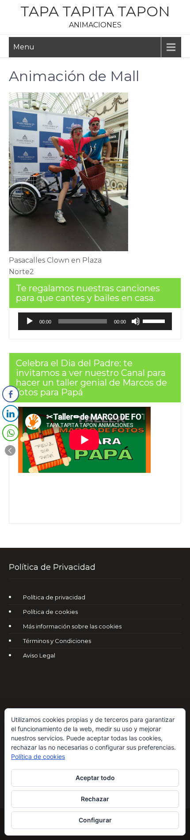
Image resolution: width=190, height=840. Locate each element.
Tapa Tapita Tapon (95, 11)
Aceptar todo (95, 777)
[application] (95, 321)
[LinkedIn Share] (10, 413)
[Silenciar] (135, 321)
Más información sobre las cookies (72, 626)
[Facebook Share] (10, 394)
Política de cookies (50, 611)
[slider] (155, 320)
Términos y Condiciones (57, 640)
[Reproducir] (29, 321)
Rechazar (95, 799)
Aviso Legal (39, 655)
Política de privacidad (54, 597)
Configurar (95, 820)
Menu (23, 47)
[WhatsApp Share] (10, 432)
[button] (10, 450)
